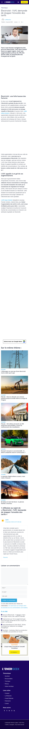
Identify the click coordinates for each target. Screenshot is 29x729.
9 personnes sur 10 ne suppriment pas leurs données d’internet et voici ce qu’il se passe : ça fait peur (13, 620)
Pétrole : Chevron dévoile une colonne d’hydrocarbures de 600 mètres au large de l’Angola (14, 398)
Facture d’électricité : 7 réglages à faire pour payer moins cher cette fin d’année (13, 615)
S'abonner (24, 2)
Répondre (5, 557)
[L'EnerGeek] (10, 2)
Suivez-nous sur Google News (13, 341)
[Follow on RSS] (14, 710)
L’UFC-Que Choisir (6, 200)
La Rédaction (8, 19)
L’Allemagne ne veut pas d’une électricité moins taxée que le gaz (13, 372)
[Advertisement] (14, 76)
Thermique (4, 8)
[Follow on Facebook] (4, 710)
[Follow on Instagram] (12, 710)
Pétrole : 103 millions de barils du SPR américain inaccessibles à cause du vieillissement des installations (12, 425)
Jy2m (7, 519)
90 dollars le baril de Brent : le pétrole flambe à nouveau (12, 502)
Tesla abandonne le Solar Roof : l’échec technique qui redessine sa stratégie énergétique (13, 626)
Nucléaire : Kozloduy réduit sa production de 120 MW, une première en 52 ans (14, 631)
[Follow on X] (7, 710)
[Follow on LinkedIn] (9, 710)
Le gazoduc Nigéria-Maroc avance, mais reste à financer (13, 477)
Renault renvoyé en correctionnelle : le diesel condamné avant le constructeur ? (13, 451)
